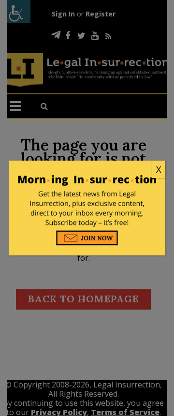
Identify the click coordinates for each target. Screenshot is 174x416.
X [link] (158, 169)
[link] (87, 169)
